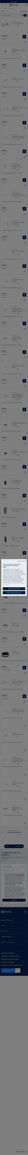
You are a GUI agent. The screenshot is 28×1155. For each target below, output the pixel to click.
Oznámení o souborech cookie (9, 583)
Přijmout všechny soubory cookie (14, 592)
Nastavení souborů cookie (14, 588)
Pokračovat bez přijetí (21, 560)
